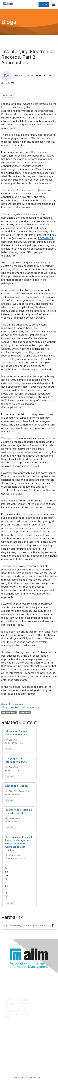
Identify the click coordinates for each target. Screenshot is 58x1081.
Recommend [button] (8, 95)
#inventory (7, 704)
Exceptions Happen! (16, 785)
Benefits (8, 1040)
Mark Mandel (15, 855)
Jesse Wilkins (26, 75)
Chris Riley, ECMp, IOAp (19, 791)
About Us (8, 1063)
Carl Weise (14, 740)
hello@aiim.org (17, 1017)
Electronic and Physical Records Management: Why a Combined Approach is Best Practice (18, 843)
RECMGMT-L (46, 238)
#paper (19, 704)
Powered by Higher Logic (29, 1077)
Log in (44, 4)
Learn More (9, 1043)
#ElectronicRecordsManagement (20, 707)
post (36, 103)
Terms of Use (10, 1066)
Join (6, 1037)
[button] (53, 925)
